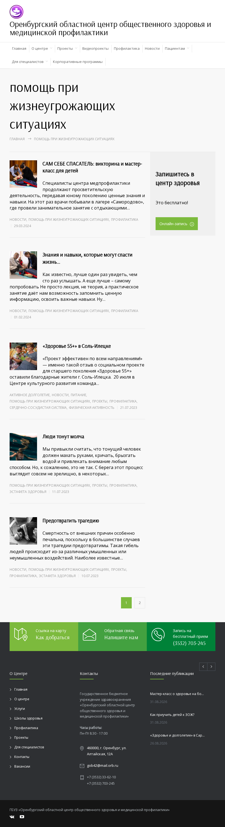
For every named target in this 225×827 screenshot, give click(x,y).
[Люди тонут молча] (23, 447)
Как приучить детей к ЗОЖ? (172, 714)
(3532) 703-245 (189, 642)
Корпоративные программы (78, 61)
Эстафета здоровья (28, 491)
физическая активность (91, 407)
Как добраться (53, 637)
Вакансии (22, 766)
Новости (152, 48)
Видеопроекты (95, 48)
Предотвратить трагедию (71, 520)
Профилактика (127, 48)
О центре (40, 48)
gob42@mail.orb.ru (102, 765)
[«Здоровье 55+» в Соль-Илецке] (23, 356)
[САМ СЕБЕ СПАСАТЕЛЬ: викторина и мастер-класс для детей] (23, 174)
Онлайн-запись (173, 223)
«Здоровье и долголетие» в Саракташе (178, 735)
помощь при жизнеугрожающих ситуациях (69, 219)
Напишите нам (121, 637)
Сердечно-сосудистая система (38, 407)
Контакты (21, 756)
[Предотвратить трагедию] (23, 531)
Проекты (65, 48)
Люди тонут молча (63, 436)
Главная (19, 48)
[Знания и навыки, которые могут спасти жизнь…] (23, 265)
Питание (78, 395)
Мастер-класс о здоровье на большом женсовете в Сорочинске (178, 693)
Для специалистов (28, 61)
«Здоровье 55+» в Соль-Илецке (77, 346)
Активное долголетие (30, 395)
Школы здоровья (28, 718)
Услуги (19, 708)
